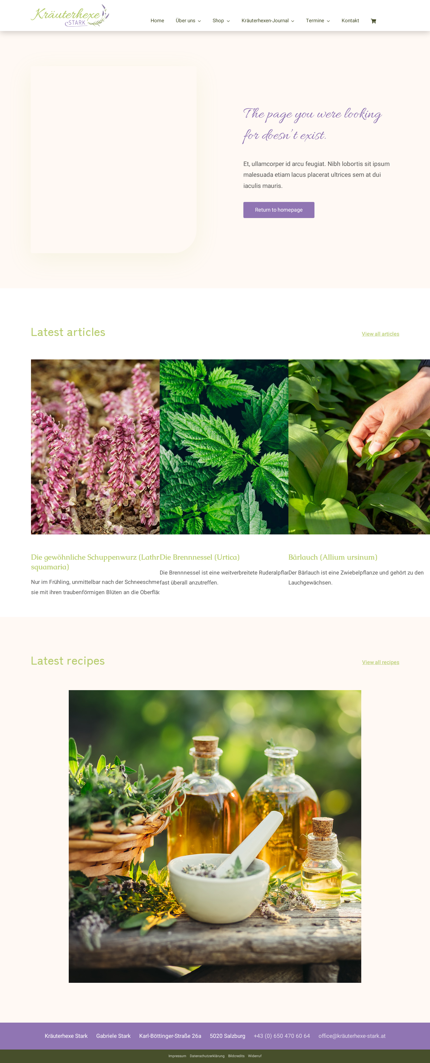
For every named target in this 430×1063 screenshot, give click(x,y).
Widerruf (255, 1056)
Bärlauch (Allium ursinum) (332, 557)
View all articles (380, 334)
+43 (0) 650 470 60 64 (282, 1036)
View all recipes (380, 662)
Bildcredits (236, 1056)
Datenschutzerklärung (207, 1056)
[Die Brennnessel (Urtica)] (247, 446)
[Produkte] (215, 694)
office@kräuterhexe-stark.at (352, 1036)
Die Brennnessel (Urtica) (199, 557)
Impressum (177, 1056)
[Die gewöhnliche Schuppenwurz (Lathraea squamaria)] (118, 446)
